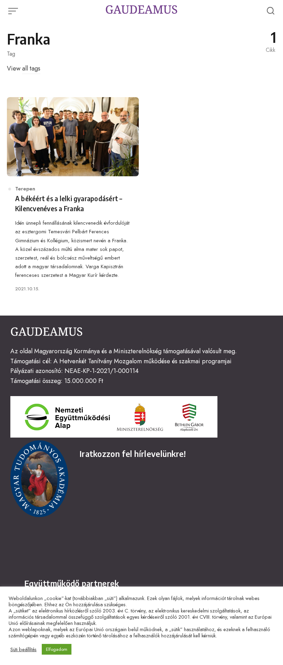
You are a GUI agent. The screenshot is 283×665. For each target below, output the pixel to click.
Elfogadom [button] (56, 649)
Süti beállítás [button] (23, 649)
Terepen (25, 189)
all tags (31, 68)
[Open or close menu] (13, 11)
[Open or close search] (270, 11)
